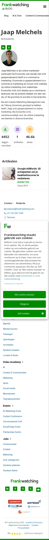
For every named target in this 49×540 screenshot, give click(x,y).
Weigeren (24, 304)
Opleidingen (8, 339)
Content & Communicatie (14, 372)
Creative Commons (34, 522)
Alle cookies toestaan (24, 294)
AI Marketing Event (12, 411)
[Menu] (45, 6)
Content (6, 449)
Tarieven (11, 217)
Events (7, 405)
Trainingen (8, 334)
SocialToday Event (11, 427)
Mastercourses (10, 329)
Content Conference (12, 416)
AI (4, 367)
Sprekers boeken (11, 350)
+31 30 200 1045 (15, 213)
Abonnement (9, 393)
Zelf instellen (24, 313)
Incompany (8, 344)
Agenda (6, 323)
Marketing (8, 378)
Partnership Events (12, 432)
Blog (6, 15)
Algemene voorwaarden (19, 525)
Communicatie (9, 444)
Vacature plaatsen (11, 465)
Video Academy (12, 362)
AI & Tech (17, 15)
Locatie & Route (10, 355)
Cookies (35, 525)
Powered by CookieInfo (13, 283)
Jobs (6, 438)
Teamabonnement (11, 399)
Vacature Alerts (10, 470)
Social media (9, 388)
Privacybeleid (23, 528)
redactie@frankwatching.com (20, 209)
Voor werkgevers (11, 460)
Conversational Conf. (13, 421)
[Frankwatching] (15, 4)
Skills (5, 383)
